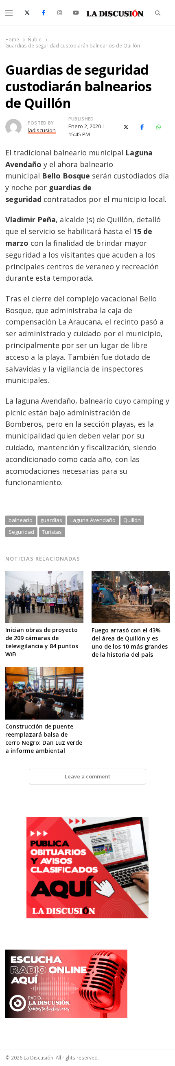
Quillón (132, 520)
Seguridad (21, 531)
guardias (51, 520)
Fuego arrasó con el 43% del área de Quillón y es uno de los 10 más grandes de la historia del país (130, 642)
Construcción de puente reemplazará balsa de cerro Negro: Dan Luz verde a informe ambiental (43, 738)
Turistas (52, 531)
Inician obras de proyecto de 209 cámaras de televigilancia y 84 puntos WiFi (41, 642)
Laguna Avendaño (93, 520)
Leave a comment (87, 776)
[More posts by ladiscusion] (13, 123)
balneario (21, 520)
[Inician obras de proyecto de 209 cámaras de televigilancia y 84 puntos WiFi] (44, 576)
